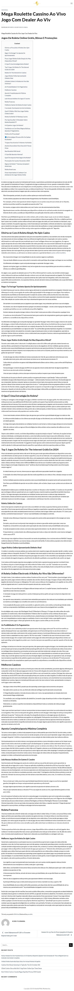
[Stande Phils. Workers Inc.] (37, 3)
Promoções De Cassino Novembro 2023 (17, 161)
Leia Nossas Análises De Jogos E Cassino (17, 98)
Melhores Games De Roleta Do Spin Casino (18, 105)
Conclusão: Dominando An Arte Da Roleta (18, 108)
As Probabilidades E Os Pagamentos (16, 87)
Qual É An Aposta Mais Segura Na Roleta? (18, 157)
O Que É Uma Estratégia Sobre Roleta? (17, 64)
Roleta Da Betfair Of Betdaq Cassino (16, 116)
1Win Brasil (4, 10)
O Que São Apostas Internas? (14, 154)
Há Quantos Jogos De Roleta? (14, 125)
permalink (29, 914)
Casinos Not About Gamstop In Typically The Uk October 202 (20, 965)
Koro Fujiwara (23, 27)
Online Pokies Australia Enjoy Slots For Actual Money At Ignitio (20, 961)
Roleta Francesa (10, 102)
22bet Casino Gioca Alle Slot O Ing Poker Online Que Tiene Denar (21, 968)
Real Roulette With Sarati (12, 151)
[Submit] (71, 945)
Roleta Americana (10, 169)
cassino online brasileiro (58, 253)
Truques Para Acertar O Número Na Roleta (18, 142)
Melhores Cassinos (11, 90)
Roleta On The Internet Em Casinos (15, 73)
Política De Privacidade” (12, 134)
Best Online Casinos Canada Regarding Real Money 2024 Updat (21, 972)
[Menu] (71, 3)
